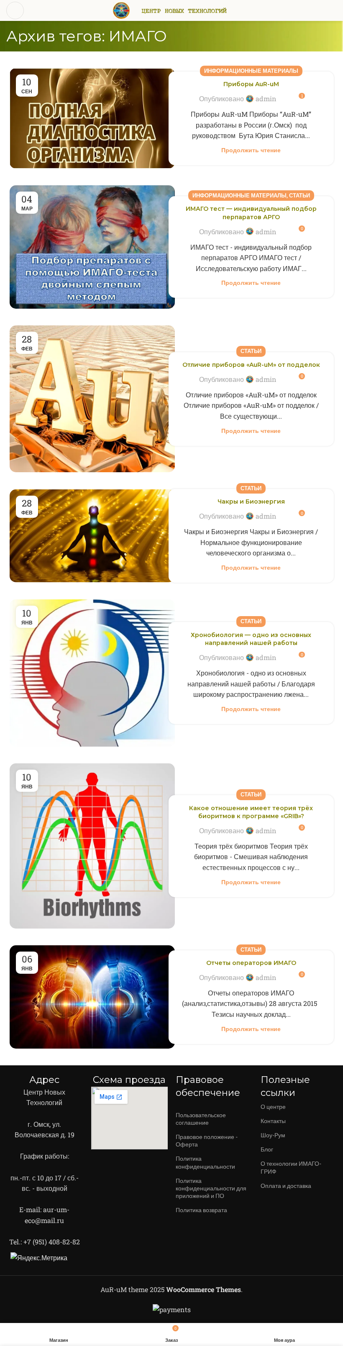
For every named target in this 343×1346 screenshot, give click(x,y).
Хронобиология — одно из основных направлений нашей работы (251, 639)
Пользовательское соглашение (201, 1118)
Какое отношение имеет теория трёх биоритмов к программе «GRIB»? (251, 812)
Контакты (273, 1121)
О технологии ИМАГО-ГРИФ (291, 1167)
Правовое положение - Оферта (207, 1140)
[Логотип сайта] (121, 9)
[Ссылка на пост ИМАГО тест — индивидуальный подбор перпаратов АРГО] (92, 247)
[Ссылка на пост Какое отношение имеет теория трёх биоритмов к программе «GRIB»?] (92, 846)
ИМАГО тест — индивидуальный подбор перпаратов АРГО (251, 213)
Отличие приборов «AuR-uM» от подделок (251, 364)
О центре (273, 1107)
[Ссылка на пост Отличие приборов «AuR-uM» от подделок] (92, 398)
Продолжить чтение (251, 150)
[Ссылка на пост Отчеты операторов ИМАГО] (92, 997)
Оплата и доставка (286, 1186)
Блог (267, 1149)
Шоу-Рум (273, 1135)
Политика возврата (201, 1210)
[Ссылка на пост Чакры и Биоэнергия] (92, 535)
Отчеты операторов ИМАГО (251, 963)
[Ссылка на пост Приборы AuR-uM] (92, 118)
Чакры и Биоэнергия (251, 501)
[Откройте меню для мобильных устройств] (15, 10)
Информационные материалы (251, 70)
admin (266, 98)
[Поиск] (333, 10)
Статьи (299, 195)
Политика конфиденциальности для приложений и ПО (211, 1188)
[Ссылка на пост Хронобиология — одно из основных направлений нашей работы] (92, 673)
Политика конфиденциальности (205, 1162)
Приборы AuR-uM (251, 84)
